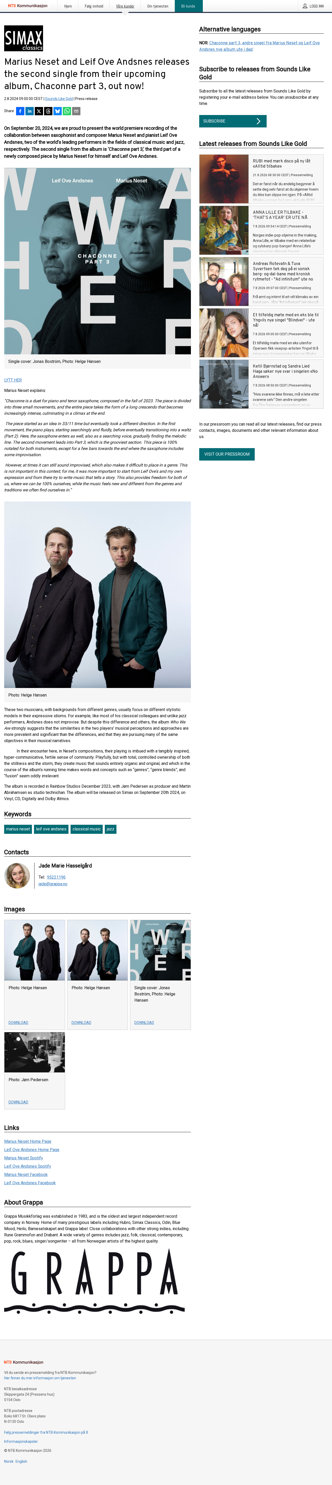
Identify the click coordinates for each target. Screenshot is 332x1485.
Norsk (8, 1461)
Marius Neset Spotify (23, 1158)
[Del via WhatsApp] (67, 111)
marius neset (18, 829)
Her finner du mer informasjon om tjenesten (40, 1378)
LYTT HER (13, 380)
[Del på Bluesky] (57, 111)
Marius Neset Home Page (27, 1141)
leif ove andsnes (51, 829)
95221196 (56, 877)
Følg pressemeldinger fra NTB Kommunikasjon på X (46, 1432)
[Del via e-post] (76, 111)
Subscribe (214, 121)
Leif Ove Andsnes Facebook (30, 1182)
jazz (110, 829)
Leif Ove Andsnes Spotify (27, 1166)
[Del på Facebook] (20, 111)
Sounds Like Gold (59, 99)
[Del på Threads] (48, 111)
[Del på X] (39, 111)
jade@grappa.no (53, 884)
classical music (87, 829)
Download (18, 1023)
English (21, 1461)
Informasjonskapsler (21, 1441)
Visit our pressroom (227, 454)
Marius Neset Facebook (26, 1174)
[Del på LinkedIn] (29, 111)
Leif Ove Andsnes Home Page (31, 1149)
